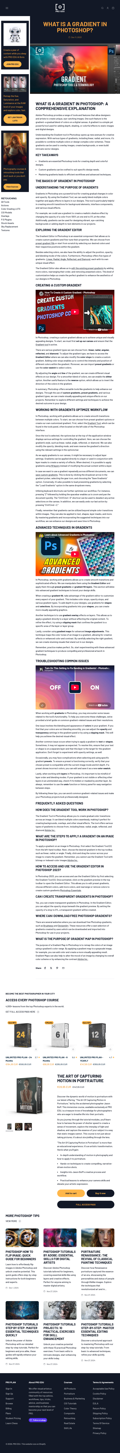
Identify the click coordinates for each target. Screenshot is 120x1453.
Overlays (5, 216)
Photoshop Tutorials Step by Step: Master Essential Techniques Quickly (22, 1329)
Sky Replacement (9, 226)
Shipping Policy (100, 1413)
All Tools (5, 202)
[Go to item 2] (18, 1127)
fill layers (55, 465)
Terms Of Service (101, 1423)
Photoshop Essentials (70, 890)
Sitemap (97, 1428)
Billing (8, 1408)
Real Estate (69, 1423)
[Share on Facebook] (45, 968)
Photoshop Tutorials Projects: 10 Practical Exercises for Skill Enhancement (59, 1331)
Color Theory (70, 1408)
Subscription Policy (102, 1418)
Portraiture (69, 1393)
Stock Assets (7, 223)
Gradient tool (42, 344)
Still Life (68, 1428)
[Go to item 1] (9, 1127)
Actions (5, 205)
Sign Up (9, 1393)
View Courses (12, 186)
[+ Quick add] (36, 1049)
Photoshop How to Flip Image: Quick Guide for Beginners (21, 1255)
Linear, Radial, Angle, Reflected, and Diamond (68, 259)
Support (10, 1398)
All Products (70, 1388)
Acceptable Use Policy (103, 1388)
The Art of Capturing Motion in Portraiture (80, 1078)
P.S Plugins (6, 219)
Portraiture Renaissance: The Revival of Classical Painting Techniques (97, 1257)
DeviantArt (63, 925)
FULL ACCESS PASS (86, 1204)
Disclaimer (98, 1398)
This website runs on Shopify (33, 1444)
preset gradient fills (45, 243)
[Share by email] (63, 968)
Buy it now (100, 1193)
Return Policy (99, 1408)
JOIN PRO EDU (12, 64)
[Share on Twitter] (51, 968)
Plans (8, 1413)
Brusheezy (48, 925)
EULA (95, 1403)
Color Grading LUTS (10, 209)
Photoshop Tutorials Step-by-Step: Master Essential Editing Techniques (97, 1329)
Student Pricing (13, 1418)
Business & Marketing (74, 1398)
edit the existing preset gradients (87, 268)
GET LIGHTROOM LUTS (15, 119)
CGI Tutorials (70, 1403)
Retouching (69, 1418)
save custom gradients (47, 474)
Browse (9, 1403)
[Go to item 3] (28, 1127)
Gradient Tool (94, 423)
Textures (5, 230)
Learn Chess (12, 1423)
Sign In (9, 1388)
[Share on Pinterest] (57, 968)
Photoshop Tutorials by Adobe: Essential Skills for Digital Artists (59, 1257)
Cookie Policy (99, 1393)
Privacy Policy (99, 1433)
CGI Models (6, 212)
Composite (69, 1413)
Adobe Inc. (50, 830)
